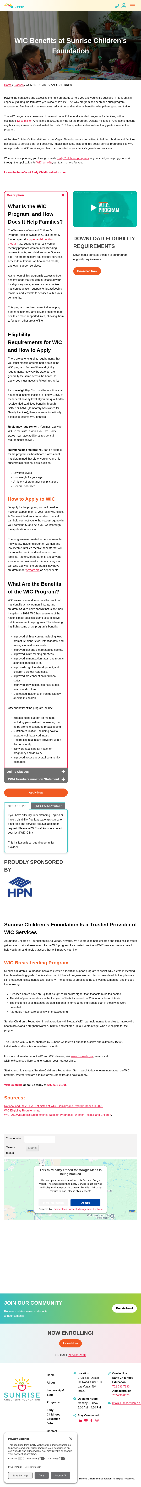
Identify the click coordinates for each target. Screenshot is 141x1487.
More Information (53, 1202)
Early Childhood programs (73, 158)
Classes (19, 85)
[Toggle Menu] (132, 5)
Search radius (10, 1150)
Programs (53, 1402)
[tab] (16, 805)
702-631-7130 (77, 1355)
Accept (85, 1202)
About (51, 1382)
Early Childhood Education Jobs (54, 1417)
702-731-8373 (120, 1395)
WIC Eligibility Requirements (21, 1110)
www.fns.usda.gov (82, 1056)
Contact (52, 1431)
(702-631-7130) (56, 1084)
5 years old (33, 570)
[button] (105, 209)
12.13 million (24, 120)
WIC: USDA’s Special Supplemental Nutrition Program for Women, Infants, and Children (57, 1114)
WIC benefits (44, 162)
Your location (14, 1138)
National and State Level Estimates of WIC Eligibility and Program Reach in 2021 (53, 1106)
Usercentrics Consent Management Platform (77, 1209)
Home (8, 85)
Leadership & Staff (55, 1392)
